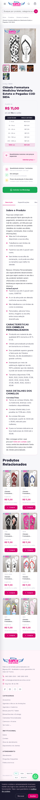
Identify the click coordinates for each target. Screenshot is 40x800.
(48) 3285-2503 (10, 676)
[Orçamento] (35, 4)
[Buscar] (28, 4)
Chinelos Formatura (22, 17)
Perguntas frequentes (10, 759)
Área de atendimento (10, 742)
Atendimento (7, 755)
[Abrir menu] (5, 4)
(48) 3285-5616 (22, 676)
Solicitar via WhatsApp (21, 190)
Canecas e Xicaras (9, 721)
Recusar (21, 796)
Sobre (5, 735)
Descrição (9, 202)
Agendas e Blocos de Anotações (14, 703)
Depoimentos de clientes (11, 746)
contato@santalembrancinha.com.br (17, 680)
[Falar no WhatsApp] (35, 776)
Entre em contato (20, 442)
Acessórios (6, 700)
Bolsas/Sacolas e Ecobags (12, 714)
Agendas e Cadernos (10, 707)
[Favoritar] (16, 473)
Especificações (23, 202)
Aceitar (33, 796)
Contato (5, 738)
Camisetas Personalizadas (12, 718)
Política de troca (8, 762)
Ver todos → (7, 725)
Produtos (11, 17)
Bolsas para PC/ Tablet (11, 711)
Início (4, 17)
